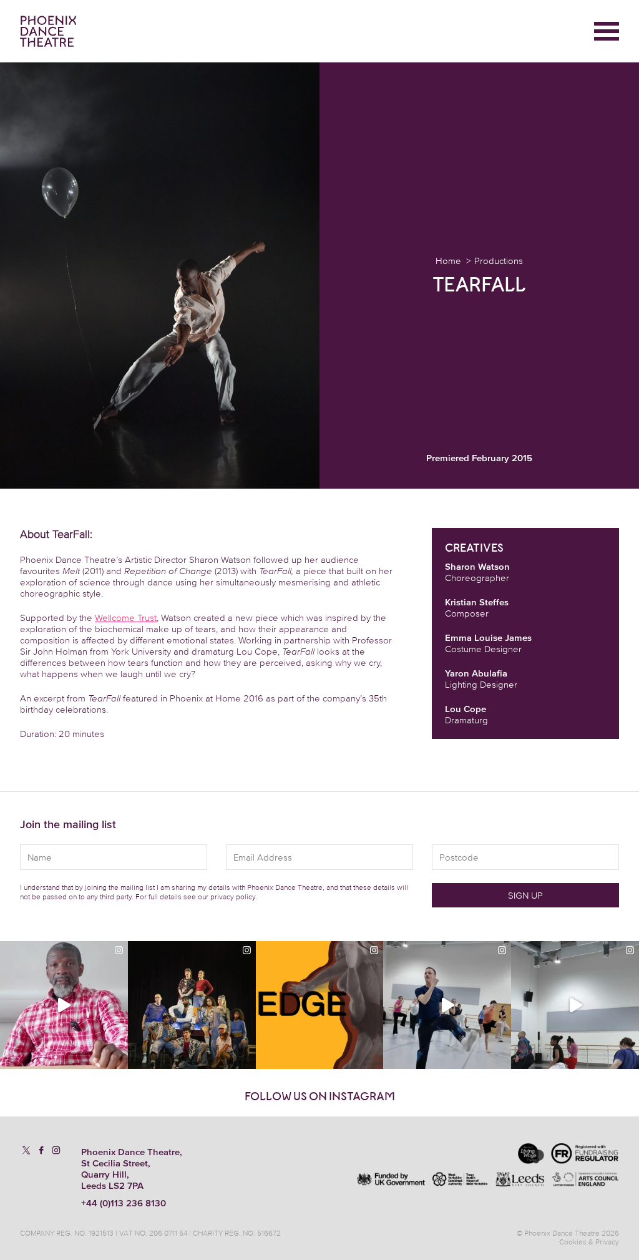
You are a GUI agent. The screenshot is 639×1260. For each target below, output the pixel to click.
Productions (498, 260)
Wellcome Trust (126, 617)
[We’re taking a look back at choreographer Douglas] (64, 1005)
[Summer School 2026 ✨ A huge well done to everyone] (447, 1005)
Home (448, 260)
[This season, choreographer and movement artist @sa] (575, 1005)
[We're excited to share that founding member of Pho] (320, 1005)
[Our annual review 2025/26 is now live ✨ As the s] (192, 1005)
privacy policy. (233, 896)
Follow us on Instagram (320, 1096)
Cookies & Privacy (589, 1242)
